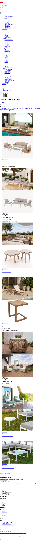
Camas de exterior (7, 81)
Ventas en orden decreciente (5, 108)
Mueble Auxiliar (7, 55)
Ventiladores (7, 82)
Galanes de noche (7, 60)
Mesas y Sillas (4, 512)
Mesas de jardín (7, 75)
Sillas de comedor (7, 26)
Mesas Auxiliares (7, 21)
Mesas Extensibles (7, 23)
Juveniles (4, 38)
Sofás (4, 48)
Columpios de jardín (8, 78)
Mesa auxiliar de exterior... (8, 326)
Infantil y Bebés (9, 44)
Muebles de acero (7, 73)
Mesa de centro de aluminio (8, 468)
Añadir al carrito (5, 214)
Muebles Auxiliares (6, 54)
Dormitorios (5, 29)
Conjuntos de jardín (8, 70)
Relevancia (11, 108)
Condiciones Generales (6, 493)
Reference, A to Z (6, 109)
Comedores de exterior (8, 69)
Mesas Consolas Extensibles (9, 24)
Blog (3, 504)
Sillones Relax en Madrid (6, 524)
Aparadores (6, 17)
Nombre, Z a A (21, 108)
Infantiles (6, 43)
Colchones (6, 36)
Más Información (6, 2)
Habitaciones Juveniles (8, 39)
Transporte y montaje (5, 501)
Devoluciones (4, 502)
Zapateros (6, 57)
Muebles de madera (8, 72)
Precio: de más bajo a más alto (28, 108)
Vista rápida (4, 158)
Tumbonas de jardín (8, 76)
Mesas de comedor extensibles (7, 522)
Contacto (3, 505)
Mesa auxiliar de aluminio (7, 436)
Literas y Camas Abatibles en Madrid (8, 525)
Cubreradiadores (7, 59)
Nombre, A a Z (15, 108)
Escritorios (6, 42)
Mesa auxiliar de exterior (7, 381)
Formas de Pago (5, 500)
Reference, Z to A (12, 109)
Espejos (6, 58)
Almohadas (6, 47)
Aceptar (1, 2)
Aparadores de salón (5, 526)
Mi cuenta (4, 503)
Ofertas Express (5, 86)
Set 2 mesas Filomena (6, 272)
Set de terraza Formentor (7, 217)
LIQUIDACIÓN (5, 83)
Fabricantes (4, 84)
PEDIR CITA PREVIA (4, 92)
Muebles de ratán (7, 71)
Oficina (4, 64)
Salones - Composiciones (9, 16)
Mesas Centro (7, 20)
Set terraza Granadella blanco (8, 162)
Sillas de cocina (7, 27)
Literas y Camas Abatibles (9, 40)
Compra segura (4, 490)
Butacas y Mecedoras (8, 53)
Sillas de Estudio (7, 66)
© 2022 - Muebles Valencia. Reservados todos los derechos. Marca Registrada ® (13, 533)
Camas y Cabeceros (5, 523)
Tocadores (6, 34)
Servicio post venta (5, 494)
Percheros (6, 61)
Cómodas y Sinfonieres (8, 32)
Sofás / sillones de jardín (8, 77)
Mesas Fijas (6, 22)
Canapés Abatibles (7, 37)
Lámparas (6, 62)
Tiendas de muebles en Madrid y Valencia (9, 527)
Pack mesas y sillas (8, 28)
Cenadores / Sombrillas (8, 79)
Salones (4, 15)
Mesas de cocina (7, 25)
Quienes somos (4, 489)
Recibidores (6, 56)
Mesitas (6, 31)
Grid (3, 102)
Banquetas (6, 35)
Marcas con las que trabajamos (7, 492)
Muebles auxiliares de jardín (9, 80)
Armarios (6, 33)
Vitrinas (6, 18)
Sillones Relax (7, 50)
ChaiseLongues (7, 51)
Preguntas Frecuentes (5, 488)
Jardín (4, 68)
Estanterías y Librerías (8, 67)
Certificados (4, 491)
